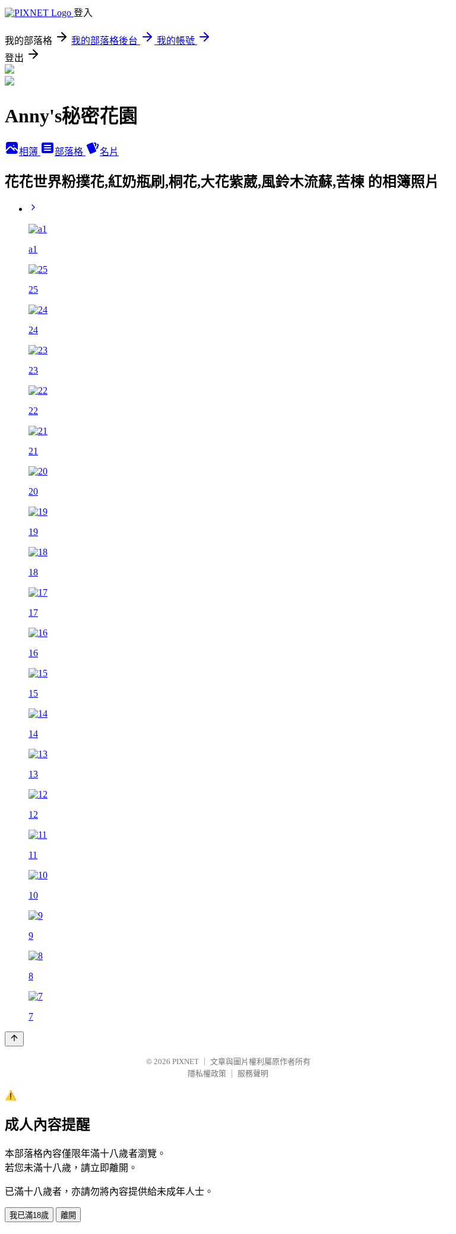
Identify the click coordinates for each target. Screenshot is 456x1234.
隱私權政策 (207, 1073)
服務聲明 (253, 1073)
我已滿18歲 (29, 1215)
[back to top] (14, 1039)
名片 (109, 152)
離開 (68, 1215)
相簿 (29, 152)
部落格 (70, 152)
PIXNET (185, 1061)
